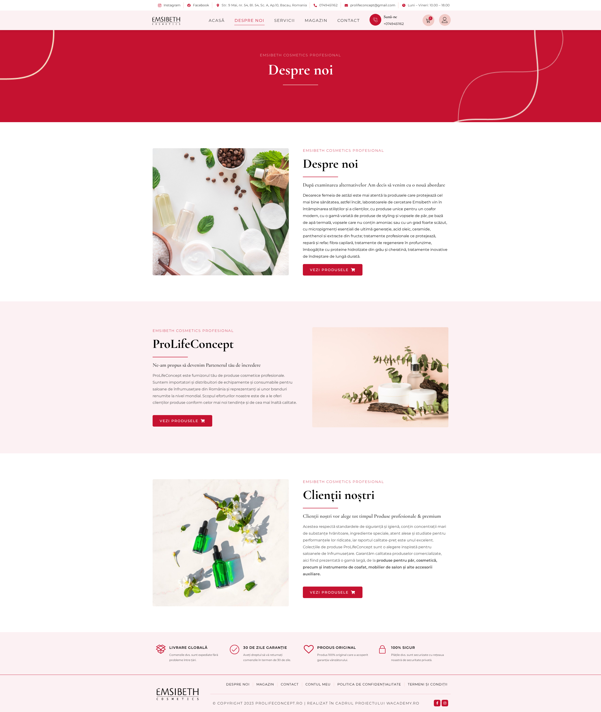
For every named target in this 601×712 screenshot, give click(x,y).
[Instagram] (445, 703)
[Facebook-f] (437, 703)
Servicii (284, 20)
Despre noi (249, 20)
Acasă (217, 20)
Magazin (316, 20)
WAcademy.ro (403, 703)
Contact (348, 20)
